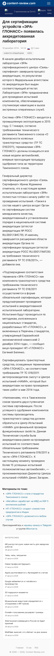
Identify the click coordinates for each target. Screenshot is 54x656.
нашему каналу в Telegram (38, 525)
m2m (29, 53)
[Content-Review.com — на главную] (18, 3)
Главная (19, 648)
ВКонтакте (31, 528)
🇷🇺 (28, 48)
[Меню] (49, 3)
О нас (29, 648)
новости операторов (14, 53)
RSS (36, 648)
